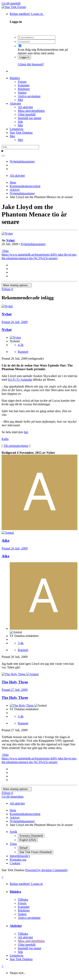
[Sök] (3, 155)
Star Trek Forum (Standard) (35, 852)
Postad (15, 322)
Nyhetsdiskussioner (33, 244)
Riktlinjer (24, 89)
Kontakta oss (18, 859)
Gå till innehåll (11, 3)
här (26, 432)
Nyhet (10, 240)
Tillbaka (23, 899)
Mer (20, 100)
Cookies (15, 863)
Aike (5, 556)
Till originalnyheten (15, 446)
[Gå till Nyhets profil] (7, 233)
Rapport (23, 351)
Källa (5, 439)
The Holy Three (15, 697)
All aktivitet (25, 107)
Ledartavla (16, 129)
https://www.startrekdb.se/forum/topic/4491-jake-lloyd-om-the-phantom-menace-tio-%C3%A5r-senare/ (39, 256)
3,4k (20, 643)
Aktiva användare (29, 96)
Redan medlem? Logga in (27, 14)
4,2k (20, 345)
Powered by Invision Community (46, 870)
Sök (20, 121)
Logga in (24, 57)
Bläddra (15, 78)
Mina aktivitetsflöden (31, 110)
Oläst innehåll (26, 114)
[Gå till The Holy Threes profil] (14, 674)
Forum (22, 81)
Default (23, 847)
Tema (13, 844)
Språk (13, 831)
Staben (22, 92)
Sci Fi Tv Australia (20, 379)
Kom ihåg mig (27, 49)
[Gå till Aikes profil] (39, 529)
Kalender (24, 85)
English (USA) (27, 839)
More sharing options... (16, 285)
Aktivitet (15, 103)
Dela (5, 251)
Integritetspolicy (20, 856)
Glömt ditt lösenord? (31, 64)
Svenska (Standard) (31, 835)
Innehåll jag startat (29, 118)
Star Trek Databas (21, 132)
